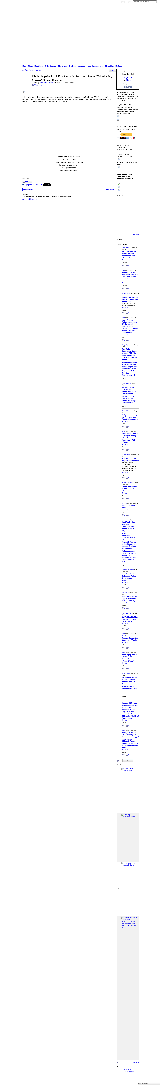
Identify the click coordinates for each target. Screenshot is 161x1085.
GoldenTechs (128, 1070)
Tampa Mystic (126, 293)
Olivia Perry (125, 592)
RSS (118, 761)
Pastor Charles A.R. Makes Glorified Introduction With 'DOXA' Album (129, 255)
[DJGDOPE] (120, 208)
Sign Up (122, 2)
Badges (110, 1080)
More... (128, 760)
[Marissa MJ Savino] (26, 81)
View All (136, 235)
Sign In (129, 2)
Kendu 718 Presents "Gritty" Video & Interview (129, 489)
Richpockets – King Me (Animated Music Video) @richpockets (130, 417)
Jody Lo (124, 503)
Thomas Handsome (128, 569)
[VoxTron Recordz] (135, 215)
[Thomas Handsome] (120, 215)
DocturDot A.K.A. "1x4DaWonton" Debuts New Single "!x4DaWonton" (129, 390)
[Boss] (128, 201)
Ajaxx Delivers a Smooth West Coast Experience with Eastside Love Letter (129, 690)
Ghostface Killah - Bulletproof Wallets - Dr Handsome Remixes (129, 577)
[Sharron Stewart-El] (135, 229)
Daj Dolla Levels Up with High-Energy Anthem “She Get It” (129, 680)
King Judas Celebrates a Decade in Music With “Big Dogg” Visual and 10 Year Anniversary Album (129, 354)
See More (125, 260)
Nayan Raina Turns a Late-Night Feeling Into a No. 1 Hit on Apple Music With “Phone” (130, 438)
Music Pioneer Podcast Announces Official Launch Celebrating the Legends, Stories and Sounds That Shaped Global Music (130, 326)
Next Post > (110, 189)
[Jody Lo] (135, 208)
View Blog (38, 85)
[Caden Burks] (128, 229)
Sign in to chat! (143, 1083)
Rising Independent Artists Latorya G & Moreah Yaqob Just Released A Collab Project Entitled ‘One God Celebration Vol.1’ (129, 368)
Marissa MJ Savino (47, 83)
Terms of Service (133, 1080)
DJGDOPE (125, 411)
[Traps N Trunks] (120, 201)
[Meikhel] (128, 222)
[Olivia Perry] (128, 215)
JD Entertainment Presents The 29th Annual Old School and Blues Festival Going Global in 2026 (129, 556)
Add (113, 70)
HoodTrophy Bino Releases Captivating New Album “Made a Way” (128, 526)
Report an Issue (120, 1080)
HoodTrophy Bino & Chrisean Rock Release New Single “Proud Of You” (129, 658)
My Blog (39, 70)
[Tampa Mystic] (135, 201)
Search (159, 2)
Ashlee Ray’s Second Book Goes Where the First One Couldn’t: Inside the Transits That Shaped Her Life (130, 276)
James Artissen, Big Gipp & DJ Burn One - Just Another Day (130, 599)
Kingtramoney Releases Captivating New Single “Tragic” (130, 638)
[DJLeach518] (120, 222)
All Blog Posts (27, 70)
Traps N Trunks (126, 247)
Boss (123, 270)
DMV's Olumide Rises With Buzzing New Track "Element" (130, 619)
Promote (28, 181)
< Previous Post (28, 189)
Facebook (38, 185)
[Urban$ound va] (135, 222)
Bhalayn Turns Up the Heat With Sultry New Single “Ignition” (130, 299)
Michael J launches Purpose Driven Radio (130, 460)
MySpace (28, 185)
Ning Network (130, 1071)
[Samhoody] (120, 229)
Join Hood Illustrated (29, 199)
